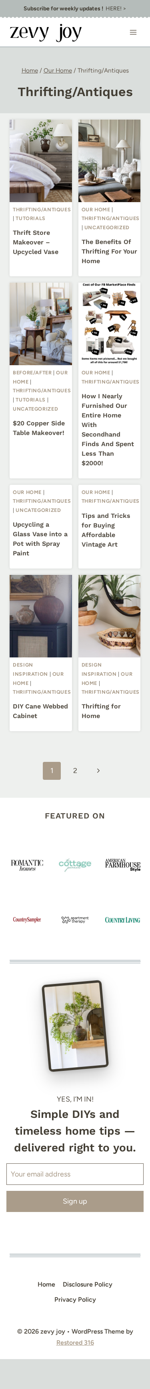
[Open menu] (133, 32)
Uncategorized (107, 227)
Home (46, 1284)
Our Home (96, 209)
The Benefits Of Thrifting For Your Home (109, 251)
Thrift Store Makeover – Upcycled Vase (35, 242)
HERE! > (75, 8)
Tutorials (31, 218)
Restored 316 (75, 1342)
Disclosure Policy (87, 1284)
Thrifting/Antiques (42, 209)
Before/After (32, 373)
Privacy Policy (75, 1299)
